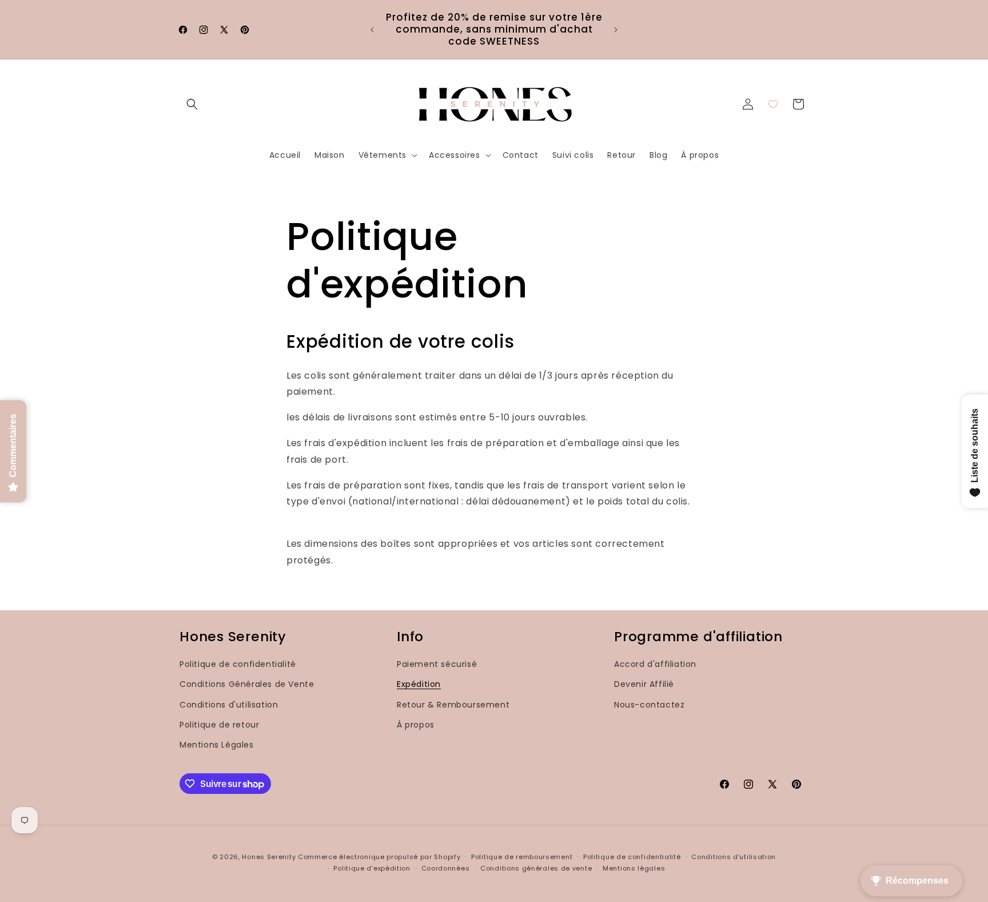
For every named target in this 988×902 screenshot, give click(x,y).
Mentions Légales (217, 744)
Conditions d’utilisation (733, 856)
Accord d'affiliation (655, 664)
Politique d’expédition (371, 868)
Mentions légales (634, 868)
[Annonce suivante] (615, 30)
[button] (192, 104)
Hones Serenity (269, 856)
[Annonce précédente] (372, 30)
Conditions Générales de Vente (247, 684)
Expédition (419, 684)
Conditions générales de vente (536, 868)
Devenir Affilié (644, 684)
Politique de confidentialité (238, 664)
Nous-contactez (649, 704)
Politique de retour (219, 724)
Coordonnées (445, 868)
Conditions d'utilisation (229, 704)
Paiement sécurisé (437, 664)
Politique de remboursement (521, 856)
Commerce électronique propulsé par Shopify (379, 856)
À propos (416, 724)
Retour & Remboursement (453, 704)
